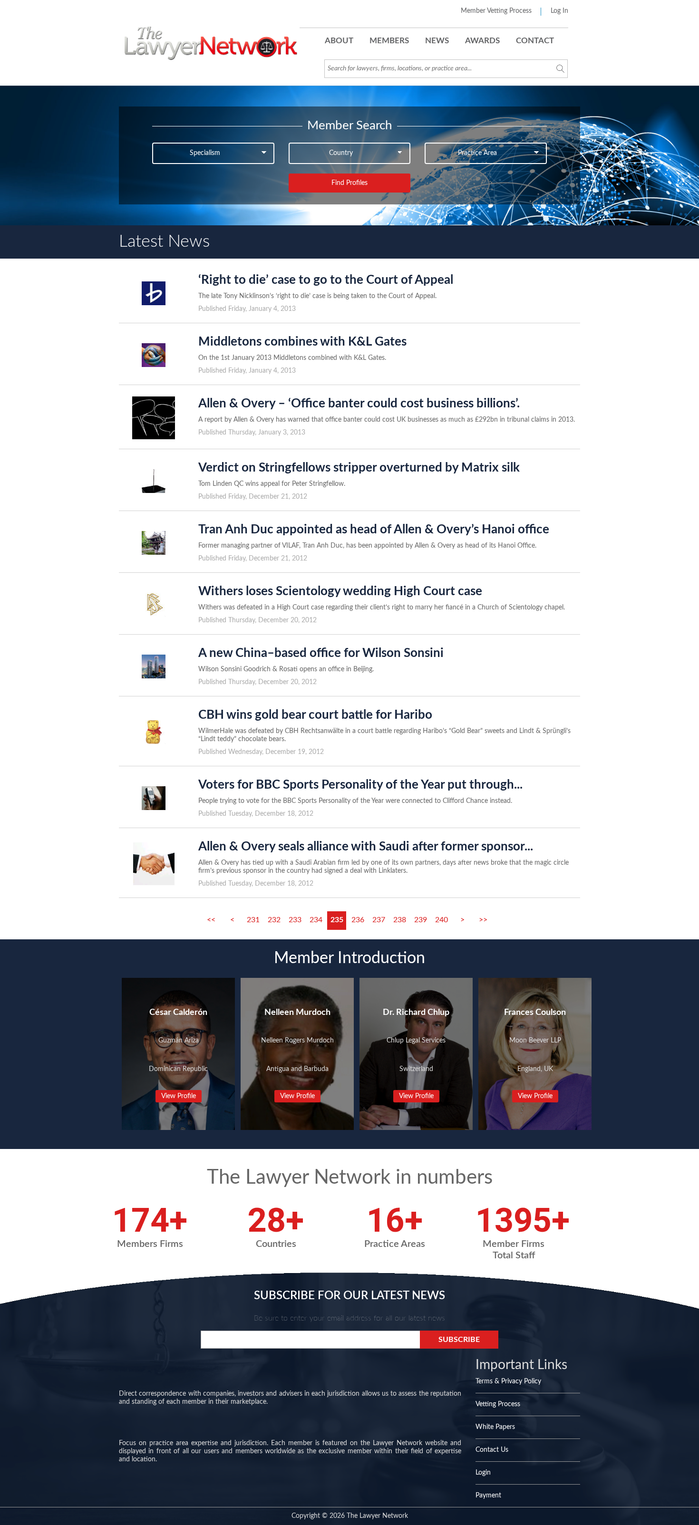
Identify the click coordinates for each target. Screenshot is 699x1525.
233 (295, 920)
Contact (535, 41)
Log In (559, 11)
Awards (482, 41)
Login (483, 1472)
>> (483, 920)
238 (399, 920)
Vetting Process (498, 1404)
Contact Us (492, 1450)
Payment (488, 1495)
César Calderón (178, 1012)
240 (441, 920)
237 (378, 920)
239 (420, 920)
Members (389, 41)
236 (357, 920)
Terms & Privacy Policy (508, 1381)
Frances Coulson (535, 1012)
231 (253, 920)
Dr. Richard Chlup (416, 1012)
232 (274, 920)
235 (336, 920)
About (339, 41)
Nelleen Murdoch (297, 1012)
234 (316, 920)
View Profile (178, 1096)
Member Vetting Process (496, 11)
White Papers (495, 1427)
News (437, 41)
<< (211, 920)
